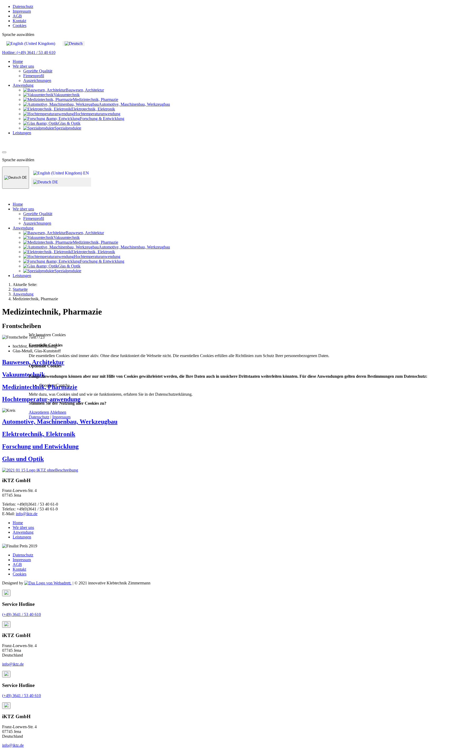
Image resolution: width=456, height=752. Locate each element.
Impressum (61, 417)
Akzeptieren (39, 412)
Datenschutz (39, 417)
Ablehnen (58, 412)
